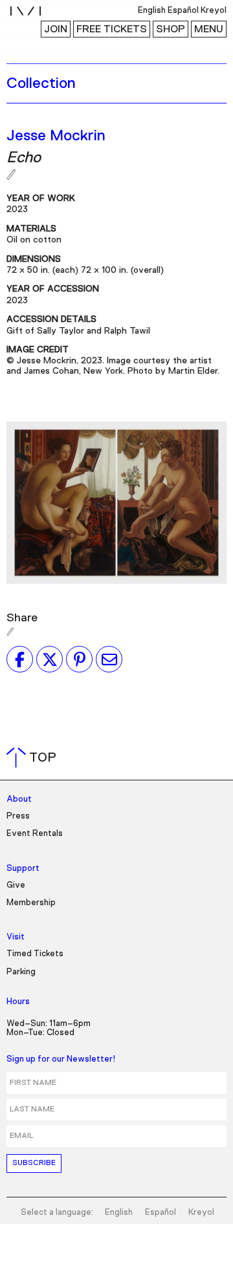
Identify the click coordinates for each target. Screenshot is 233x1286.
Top (34, 757)
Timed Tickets (34, 954)
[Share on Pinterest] (79, 659)
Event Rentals (34, 834)
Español (160, 1212)
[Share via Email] (109, 659)
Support (22, 868)
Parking (21, 972)
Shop (170, 29)
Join (55, 29)
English (119, 1212)
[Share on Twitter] (49, 659)
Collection (41, 83)
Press (18, 816)
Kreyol (201, 1212)
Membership (31, 903)
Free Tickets (111, 29)
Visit (15, 937)
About (19, 799)
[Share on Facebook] (19, 659)
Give (15, 885)
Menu (208, 29)
